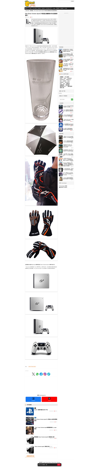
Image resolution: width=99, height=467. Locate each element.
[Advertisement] (41, 385)
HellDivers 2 (68, 79)
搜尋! (73, 1)
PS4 (35, 417)
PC (35, 408)
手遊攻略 (43, 8)
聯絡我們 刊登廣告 (63, 187)
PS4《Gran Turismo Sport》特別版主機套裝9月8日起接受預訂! (45, 10)
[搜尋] (72, 99)
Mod (61, 83)
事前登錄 (39, 8)
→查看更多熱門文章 (30, 456)
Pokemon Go (62, 79)
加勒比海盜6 (70, 86)
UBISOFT (62, 82)
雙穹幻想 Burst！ (63, 86)
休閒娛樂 (61, 8)
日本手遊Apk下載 (48, 8)
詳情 (46, 464)
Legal (44, 462)
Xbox (65, 78)
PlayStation (69, 78)
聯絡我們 (40, 462)
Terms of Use (54, 462)
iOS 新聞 (29, 8)
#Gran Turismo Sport (32, 366)
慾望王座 (67, 83)
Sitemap (58, 462)
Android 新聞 (34, 8)
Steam (61, 78)
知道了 (59, 464)
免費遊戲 (61, 76)
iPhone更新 (67, 76)
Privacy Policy (48, 462)
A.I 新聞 (65, 8)
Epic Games (67, 82)
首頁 (27, 8)
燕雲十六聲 (62, 87)
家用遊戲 (53, 8)
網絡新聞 (57, 8)
